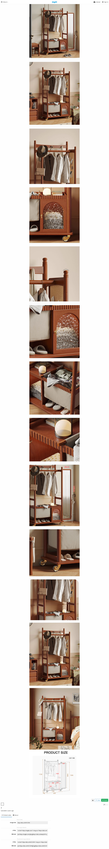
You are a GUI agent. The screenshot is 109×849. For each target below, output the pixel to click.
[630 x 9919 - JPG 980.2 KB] (92, 800)
